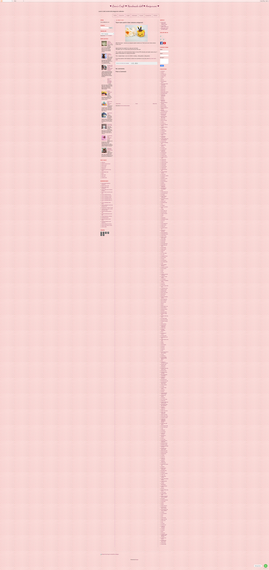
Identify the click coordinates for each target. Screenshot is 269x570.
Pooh (162, 350)
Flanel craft (163, 201)
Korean (141, 15)
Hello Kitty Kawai (164, 243)
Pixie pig (162, 347)
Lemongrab (163, 279)
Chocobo (163, 147)
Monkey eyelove (164, 309)
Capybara (163, 129)
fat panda (163, 498)
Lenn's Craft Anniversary (106, 194)
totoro (162, 531)
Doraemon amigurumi (163, 186)
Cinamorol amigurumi (163, 151)
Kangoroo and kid (164, 267)
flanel (103, 173)
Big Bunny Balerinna (163, 101)
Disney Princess (164, 181)
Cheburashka (163, 130)
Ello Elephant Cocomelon (163, 189)
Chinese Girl (163, 141)
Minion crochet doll (109, 92)
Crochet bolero (164, 166)
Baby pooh (163, 90)
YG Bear (162, 455)
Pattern (155, 15)
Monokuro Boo (164, 312)
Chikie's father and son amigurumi (164, 139)
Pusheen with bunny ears (163, 365)
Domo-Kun (163, 184)
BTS (162, 78)
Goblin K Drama (164, 213)
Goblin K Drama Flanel (106, 163)
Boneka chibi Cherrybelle (163, 115)
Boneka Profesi (164, 112)
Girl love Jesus (164, 212)
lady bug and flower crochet (163, 508)
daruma (162, 488)
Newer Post (118, 103)
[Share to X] (134, 63)
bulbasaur (163, 472)
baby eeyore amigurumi (163, 469)
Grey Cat (162, 220)
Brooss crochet (164, 120)
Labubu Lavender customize (164, 275)
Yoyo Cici (163, 456)
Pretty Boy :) (163, 355)
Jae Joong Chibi (164, 261)
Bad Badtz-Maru (164, 93)
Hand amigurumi (164, 232)
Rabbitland (163, 366)
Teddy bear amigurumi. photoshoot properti (163, 421)
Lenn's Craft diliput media (106, 197)
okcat (162, 514)
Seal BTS (163, 390)
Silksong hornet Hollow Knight (164, 393)
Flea (162, 204)
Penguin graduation (163, 330)
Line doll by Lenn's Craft (109, 125)
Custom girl (163, 174)
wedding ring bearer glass (163, 541)
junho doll (103, 176)
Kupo (162, 271)
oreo (162, 516)
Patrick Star (163, 327)
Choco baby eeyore (163, 146)
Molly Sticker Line (164, 306)
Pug (162, 360)
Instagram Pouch (164, 256)
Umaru (162, 437)
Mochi (162, 304)
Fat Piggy (163, 194)
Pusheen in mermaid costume (164, 363)
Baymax (162, 98)
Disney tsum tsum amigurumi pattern (109, 103)
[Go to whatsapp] (265, 566)
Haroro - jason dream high (164, 237)
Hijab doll (163, 250)
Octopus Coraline (164, 321)
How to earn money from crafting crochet (164, 23)
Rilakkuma (104, 168)
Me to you (163, 295)
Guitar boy (163, 226)
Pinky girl (163, 346)
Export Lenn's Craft (105, 185)
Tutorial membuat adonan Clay (109, 42)
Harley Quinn (104, 165)
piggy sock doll (164, 519)
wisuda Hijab (163, 544)
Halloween (134, 15)
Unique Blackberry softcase (107, 216)
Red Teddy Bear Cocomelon (164, 375)
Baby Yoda (163, 87)
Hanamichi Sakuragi (163, 231)
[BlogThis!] (133, 63)
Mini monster (163, 302)
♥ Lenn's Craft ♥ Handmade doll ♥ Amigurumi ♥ (134, 6)
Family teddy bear (164, 191)
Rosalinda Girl (164, 379)
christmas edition (164, 473)
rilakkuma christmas (163, 527)
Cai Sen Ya (163, 123)
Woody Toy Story (164, 452)
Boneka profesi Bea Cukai (164, 117)
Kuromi (162, 272)
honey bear (163, 501)
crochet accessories (163, 484)
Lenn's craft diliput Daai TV (107, 198)
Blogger (136, 559)
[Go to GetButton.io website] (265, 568)
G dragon (163, 205)
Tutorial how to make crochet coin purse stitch (107, 209)
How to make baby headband (105, 188)
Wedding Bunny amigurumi (164, 441)
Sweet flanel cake (105, 172)
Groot (162, 222)
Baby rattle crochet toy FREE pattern (164, 29)
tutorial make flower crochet (107, 225)
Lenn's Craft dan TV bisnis (107, 195)
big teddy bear (164, 470)
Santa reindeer (164, 384)
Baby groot (163, 89)
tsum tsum (163, 533)
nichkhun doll (104, 177)
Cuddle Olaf (163, 167)
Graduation (148, 15)
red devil (162, 523)
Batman (162, 97)
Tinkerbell (163, 430)
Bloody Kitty (163, 104)
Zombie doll (163, 462)
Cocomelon (163, 154)
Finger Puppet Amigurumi (164, 197)
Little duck (163, 284)
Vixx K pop (163, 439)
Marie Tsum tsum (164, 292)
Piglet (162, 341)
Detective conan (164, 178)
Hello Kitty (163, 242)
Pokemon (163, 349)
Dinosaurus (163, 180)
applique (162, 466)
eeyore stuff (163, 492)
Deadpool (163, 177)
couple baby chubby (163, 477)
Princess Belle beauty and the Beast (164, 358)
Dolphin (162, 182)
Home (115, 15)
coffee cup (163, 474)
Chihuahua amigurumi (163, 137)
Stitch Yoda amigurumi (163, 413)
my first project (164, 513)
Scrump (162, 386)
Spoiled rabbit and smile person (164, 403)
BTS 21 (162, 79)
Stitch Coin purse (164, 410)
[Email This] (132, 63)
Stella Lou (163, 409)
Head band (163, 240)
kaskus (162, 504)
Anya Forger (163, 75)
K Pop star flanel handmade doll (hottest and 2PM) (109, 80)
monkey (162, 512)
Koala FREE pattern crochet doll (164, 26)
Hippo (162, 251)
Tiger (162, 428)
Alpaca (162, 72)
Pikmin (162, 343)
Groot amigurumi (164, 223)
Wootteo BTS (163, 453)
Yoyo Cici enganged (163, 458)
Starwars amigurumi (163, 407)
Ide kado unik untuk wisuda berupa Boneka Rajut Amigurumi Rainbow (110, 68)
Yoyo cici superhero (163, 461)
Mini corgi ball (163, 300)
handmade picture (105, 217)
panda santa (163, 517)
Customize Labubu (164, 175)
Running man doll (164, 380)
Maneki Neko (163, 291)
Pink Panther (163, 344)
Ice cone (162, 254)
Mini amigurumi (164, 299)
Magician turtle (164, 289)
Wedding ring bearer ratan (163, 449)
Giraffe (162, 209)
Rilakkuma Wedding (163, 378)
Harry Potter (163, 239)
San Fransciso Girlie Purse (164, 383)
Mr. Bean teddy (164, 318)
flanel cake (104, 174)
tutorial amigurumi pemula (107, 223)
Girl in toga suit (164, 210)
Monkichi (163, 310)
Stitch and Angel (164, 414)
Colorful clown (164, 155)
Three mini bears (164, 427)
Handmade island (164, 234)
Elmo (162, 190)
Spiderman (163, 400)
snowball (163, 528)
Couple (128, 15)
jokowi (162, 502)
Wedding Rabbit (164, 443)
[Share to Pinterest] (137, 63)
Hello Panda (163, 247)
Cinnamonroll (163, 152)
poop (162, 522)
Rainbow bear (164, 370)
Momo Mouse (163, 307)
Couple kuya (163, 160)
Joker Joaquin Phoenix (164, 265)
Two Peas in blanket (163, 436)
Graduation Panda (164, 219)
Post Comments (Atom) (125, 105)
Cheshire (163, 132)
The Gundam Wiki (164, 425)
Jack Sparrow (163, 260)
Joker (162, 263)
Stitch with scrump (164, 416)
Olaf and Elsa (163, 324)
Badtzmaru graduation (163, 95)
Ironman (162, 258)
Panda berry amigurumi (163, 326)
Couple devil (163, 159)
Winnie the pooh (164, 450)
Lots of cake (104, 166)
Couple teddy (163, 163)
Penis (162, 331)
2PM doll (103, 162)
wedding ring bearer (163, 538)
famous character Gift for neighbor (164, 497)
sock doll (162, 530)
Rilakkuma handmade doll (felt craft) (109, 149)
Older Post (155, 103)
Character (121, 15)
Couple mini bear (164, 162)
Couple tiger (163, 165)
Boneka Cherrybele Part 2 (164, 111)
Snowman (163, 397)
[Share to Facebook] (136, 63)
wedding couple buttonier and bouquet (164, 535)
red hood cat (163, 524)
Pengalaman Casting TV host (107, 207)
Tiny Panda (163, 431)
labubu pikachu (164, 505)
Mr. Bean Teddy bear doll (109, 54)
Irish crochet (163, 257)
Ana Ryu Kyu (163, 74)
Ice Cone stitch (164, 253)
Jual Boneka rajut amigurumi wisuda (109, 137)
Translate (110, 35)
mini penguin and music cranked (164, 510)
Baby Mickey (163, 86)
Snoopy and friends (163, 396)
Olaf (162, 322)
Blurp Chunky (163, 106)
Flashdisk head (164, 202)
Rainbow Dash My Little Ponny (164, 369)
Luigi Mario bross (164, 288)
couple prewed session (164, 482)
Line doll (162, 282)
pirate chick (163, 520)
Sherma (162, 391)
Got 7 (162, 216)
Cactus (162, 121)
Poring (162, 354)
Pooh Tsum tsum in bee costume (164, 352)
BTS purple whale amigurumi (164, 84)
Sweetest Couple (164, 417)
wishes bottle (104, 226)
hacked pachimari (164, 500)
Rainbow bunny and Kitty (164, 373)
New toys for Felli (164, 319)
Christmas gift (163, 148)
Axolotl (162, 77)
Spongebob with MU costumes (164, 405)
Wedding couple (164, 444)
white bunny (163, 542)
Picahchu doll (163, 335)
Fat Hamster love (164, 193)
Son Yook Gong (164, 399)
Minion (162, 303)
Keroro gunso (163, 268)
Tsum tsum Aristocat (163, 433)
